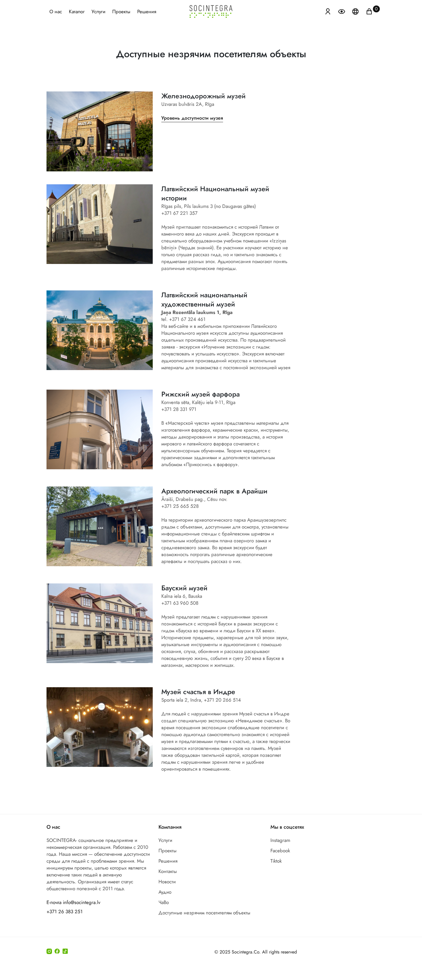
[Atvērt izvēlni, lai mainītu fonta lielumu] (342, 11)
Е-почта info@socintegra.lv (73, 902)
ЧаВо (163, 902)
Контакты (167, 871)
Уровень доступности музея (192, 117)
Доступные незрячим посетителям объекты (204, 912)
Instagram (280, 840)
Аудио (164, 892)
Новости (167, 881)
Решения (146, 11)
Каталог (77, 11)
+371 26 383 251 (65, 911)
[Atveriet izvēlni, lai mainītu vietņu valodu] (356, 11)
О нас (55, 11)
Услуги (98, 11)
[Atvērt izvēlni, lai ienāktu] (328, 11)
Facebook (280, 850)
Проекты (121, 11)
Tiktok (276, 860)
